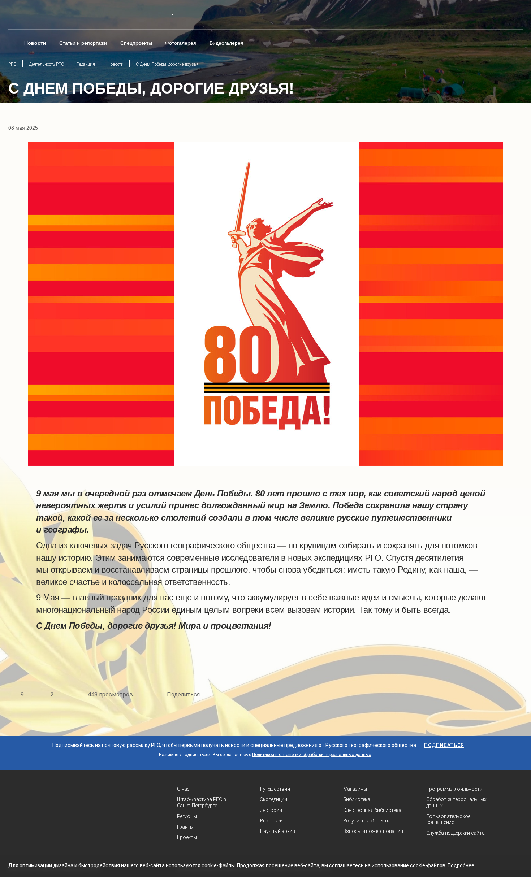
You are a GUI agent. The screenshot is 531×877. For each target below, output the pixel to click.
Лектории (271, 810)
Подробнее (461, 865)
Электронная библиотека (372, 810)
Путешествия (275, 789)
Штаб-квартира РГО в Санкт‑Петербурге (201, 802)
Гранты (185, 827)
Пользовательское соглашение (448, 819)
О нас (183, 789)
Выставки (271, 821)
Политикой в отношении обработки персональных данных (311, 754)
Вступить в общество (368, 821)
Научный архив (277, 831)
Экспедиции (273, 799)
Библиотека (356, 799)
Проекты (187, 837)
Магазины (355, 789)
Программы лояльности (454, 789)
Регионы (187, 816)
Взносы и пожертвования (373, 831)
